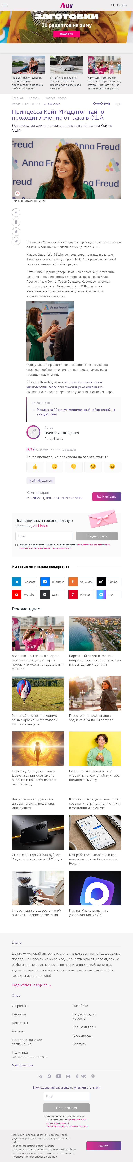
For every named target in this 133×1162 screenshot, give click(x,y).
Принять (103, 1145)
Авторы (18, 1031)
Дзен (55, 594)
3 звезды (102, 103)
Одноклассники (86, 581)
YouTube (29, 594)
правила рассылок (61, 548)
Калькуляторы (84, 1027)
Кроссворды (82, 1035)
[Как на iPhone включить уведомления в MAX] (95, 888)
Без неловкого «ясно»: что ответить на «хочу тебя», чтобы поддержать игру (94, 775)
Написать (109, 496)
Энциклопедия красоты (84, 1016)
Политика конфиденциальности (30, 1054)
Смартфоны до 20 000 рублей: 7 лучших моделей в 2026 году (37, 856)
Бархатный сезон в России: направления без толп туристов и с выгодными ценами (95, 660)
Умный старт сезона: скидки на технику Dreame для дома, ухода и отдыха (65, 83)
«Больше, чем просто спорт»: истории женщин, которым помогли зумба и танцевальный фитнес (104, 83)
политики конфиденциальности (34, 548)
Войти (122, 4)
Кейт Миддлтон (40, 481)
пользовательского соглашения (94, 544)
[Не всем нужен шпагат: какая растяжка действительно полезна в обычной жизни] (28, 65)
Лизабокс (80, 1005)
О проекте (20, 1005)
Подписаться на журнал (29, 985)
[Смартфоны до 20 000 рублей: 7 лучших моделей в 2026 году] (38, 832)
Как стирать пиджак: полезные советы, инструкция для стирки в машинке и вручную (95, 803)
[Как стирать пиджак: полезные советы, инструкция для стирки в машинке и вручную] (95, 792)
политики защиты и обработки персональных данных (43, 1154)
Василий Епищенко (26, 104)
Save (17, 193)
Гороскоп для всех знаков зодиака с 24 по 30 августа (91, 717)
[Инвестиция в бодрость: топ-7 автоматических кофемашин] (38, 888)
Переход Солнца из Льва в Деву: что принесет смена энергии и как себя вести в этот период (34, 777)
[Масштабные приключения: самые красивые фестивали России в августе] (38, 693)
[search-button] (112, 5)
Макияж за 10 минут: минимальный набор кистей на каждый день (76, 412)
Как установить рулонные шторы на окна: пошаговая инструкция (34, 803)
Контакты (20, 1022)
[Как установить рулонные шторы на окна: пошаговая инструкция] (38, 792)
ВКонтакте (58, 581)
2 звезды (98, 103)
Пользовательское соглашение (27, 1041)
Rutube (112, 581)
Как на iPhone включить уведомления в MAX (88, 912)
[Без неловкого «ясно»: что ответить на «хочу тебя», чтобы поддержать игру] (95, 748)
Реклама (19, 1014)
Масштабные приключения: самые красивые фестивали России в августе (35, 719)
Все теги (80, 1044)
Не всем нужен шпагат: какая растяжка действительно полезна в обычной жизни (27, 83)
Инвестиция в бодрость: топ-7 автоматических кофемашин (36, 912)
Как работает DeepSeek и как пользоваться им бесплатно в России (93, 859)
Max (110, 594)
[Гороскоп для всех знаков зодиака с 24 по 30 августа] (95, 693)
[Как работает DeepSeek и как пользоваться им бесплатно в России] (95, 832)
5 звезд (109, 103)
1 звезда (94, 103)
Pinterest (85, 594)
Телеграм (30, 581)
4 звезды (105, 103)
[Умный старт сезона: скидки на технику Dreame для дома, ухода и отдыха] (66, 65)
